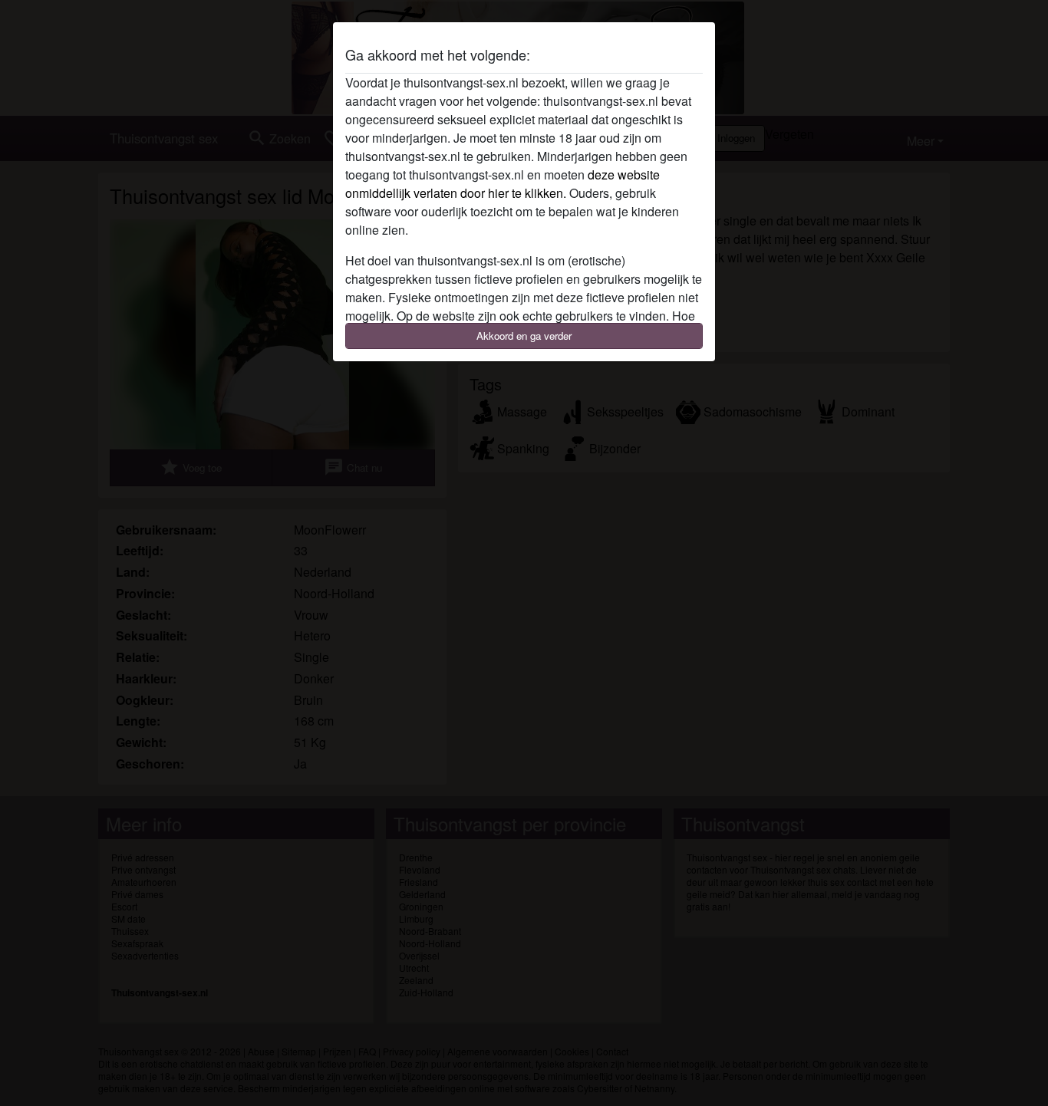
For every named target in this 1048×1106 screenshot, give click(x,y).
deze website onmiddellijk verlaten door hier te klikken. (502, 184)
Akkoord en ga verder (524, 335)
